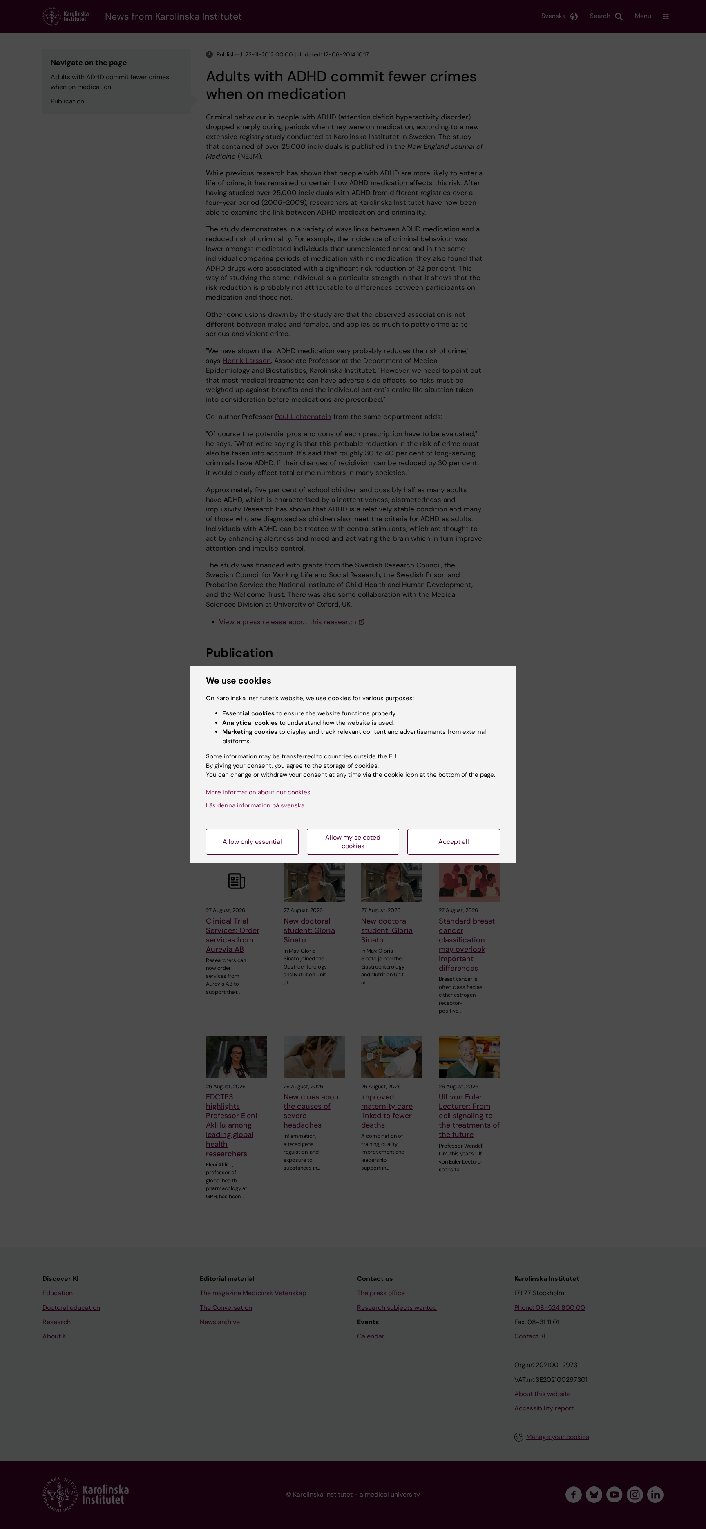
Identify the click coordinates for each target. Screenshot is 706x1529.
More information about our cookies (258, 792)
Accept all (453, 841)
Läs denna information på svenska (255, 805)
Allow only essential (252, 841)
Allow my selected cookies (352, 841)
